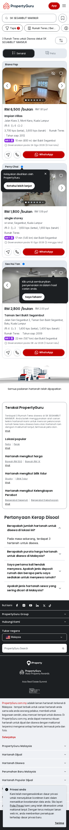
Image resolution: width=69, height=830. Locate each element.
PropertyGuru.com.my (14, 703)
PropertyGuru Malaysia (17, 746)
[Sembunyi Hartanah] (53, 73)
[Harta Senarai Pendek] (61, 73)
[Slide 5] (37, 100)
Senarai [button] (21, 53)
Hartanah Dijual (12, 754)
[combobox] (33, 18)
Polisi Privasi (17, 805)
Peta (53, 53)
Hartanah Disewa (13, 763)
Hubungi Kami (11, 622)
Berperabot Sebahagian (45, 500)
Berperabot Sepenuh (16, 500)
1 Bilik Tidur (22, 478)
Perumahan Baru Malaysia (19, 771)
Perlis (8, 444)
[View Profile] (34, 64)
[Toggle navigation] (64, 6)
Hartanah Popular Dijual (17, 780)
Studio (9, 478)
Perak (17, 444)
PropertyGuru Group (15, 614)
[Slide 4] (34, 100)
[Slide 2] (28, 100)
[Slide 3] (31, 100)
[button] (45, 174)
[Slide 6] (40, 100)
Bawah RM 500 (13, 461)
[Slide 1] (26, 100)
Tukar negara (11, 631)
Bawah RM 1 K (32, 461)
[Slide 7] (42, 202)
